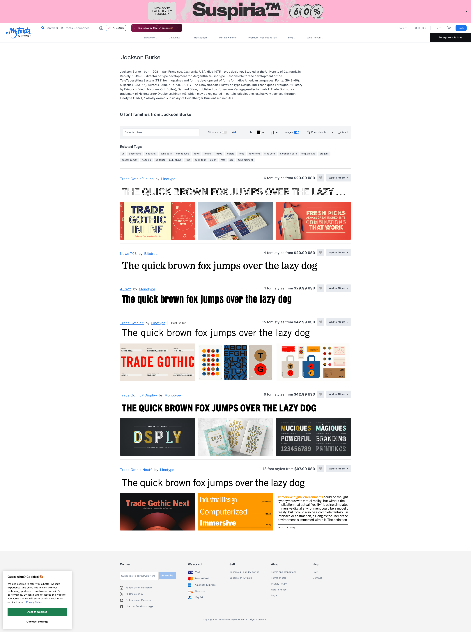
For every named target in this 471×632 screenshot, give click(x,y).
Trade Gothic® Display (138, 395)
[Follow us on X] (122, 594)
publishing (175, 160)
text (188, 160)
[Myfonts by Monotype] (18, 32)
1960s (218, 153)
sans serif (166, 153)
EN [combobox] (436, 28)
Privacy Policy (279, 583)
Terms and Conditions (283, 572)
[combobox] (82, 28)
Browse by (149, 37)
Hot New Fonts (228, 37)
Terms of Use (278, 577)
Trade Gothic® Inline (137, 179)
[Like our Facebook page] (122, 606)
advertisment (245, 160)
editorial (160, 160)
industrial (151, 153)
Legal (274, 595)
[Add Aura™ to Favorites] (320, 288)
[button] (466, 11)
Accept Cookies (37, 612)
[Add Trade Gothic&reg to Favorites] (320, 322)
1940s (207, 153)
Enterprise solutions (450, 37)
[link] (42, 28)
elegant (324, 153)
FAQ (315, 572)
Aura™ (125, 289)
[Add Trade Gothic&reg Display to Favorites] (320, 394)
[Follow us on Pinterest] (122, 600)
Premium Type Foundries (262, 37)
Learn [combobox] (400, 28)
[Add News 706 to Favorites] (320, 252)
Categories (174, 37)
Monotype (147, 289)
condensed (182, 153)
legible (230, 153)
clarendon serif (288, 153)
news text (254, 153)
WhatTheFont (314, 37)
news (197, 153)
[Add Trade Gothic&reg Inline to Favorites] (320, 177)
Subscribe (167, 575)
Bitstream (152, 253)
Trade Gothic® (132, 323)
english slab (308, 153)
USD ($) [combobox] (419, 28)
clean (213, 160)
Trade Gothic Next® (136, 469)
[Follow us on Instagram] (122, 588)
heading (146, 160)
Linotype (168, 179)
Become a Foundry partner (244, 572)
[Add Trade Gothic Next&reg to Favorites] (320, 468)
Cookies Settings (37, 621)
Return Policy (278, 589)
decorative (135, 153)
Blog (290, 37)
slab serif (269, 153)
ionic (241, 153)
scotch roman (129, 160)
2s (123, 153)
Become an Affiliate (240, 577)
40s (223, 160)
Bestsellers (201, 37)
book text (200, 160)
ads (231, 160)
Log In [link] (461, 28)
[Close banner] (177, 28)
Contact (317, 577)
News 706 (128, 253)
